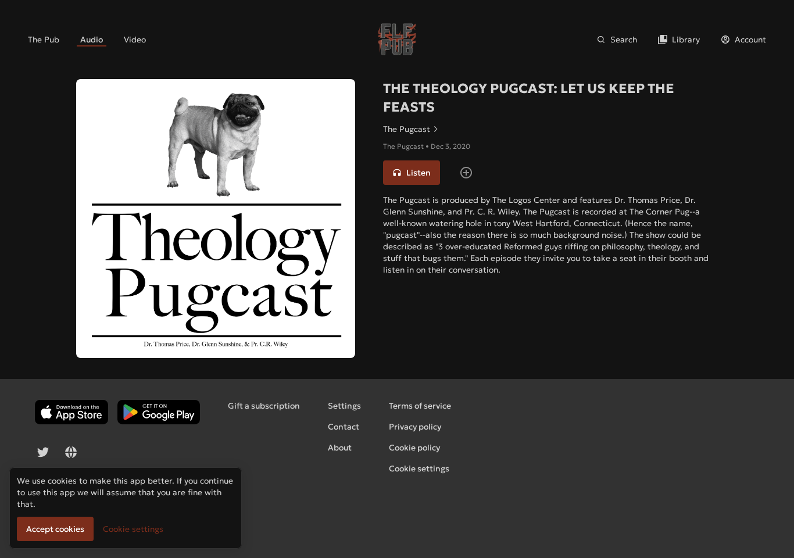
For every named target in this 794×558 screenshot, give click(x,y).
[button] (411, 172)
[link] (43, 39)
